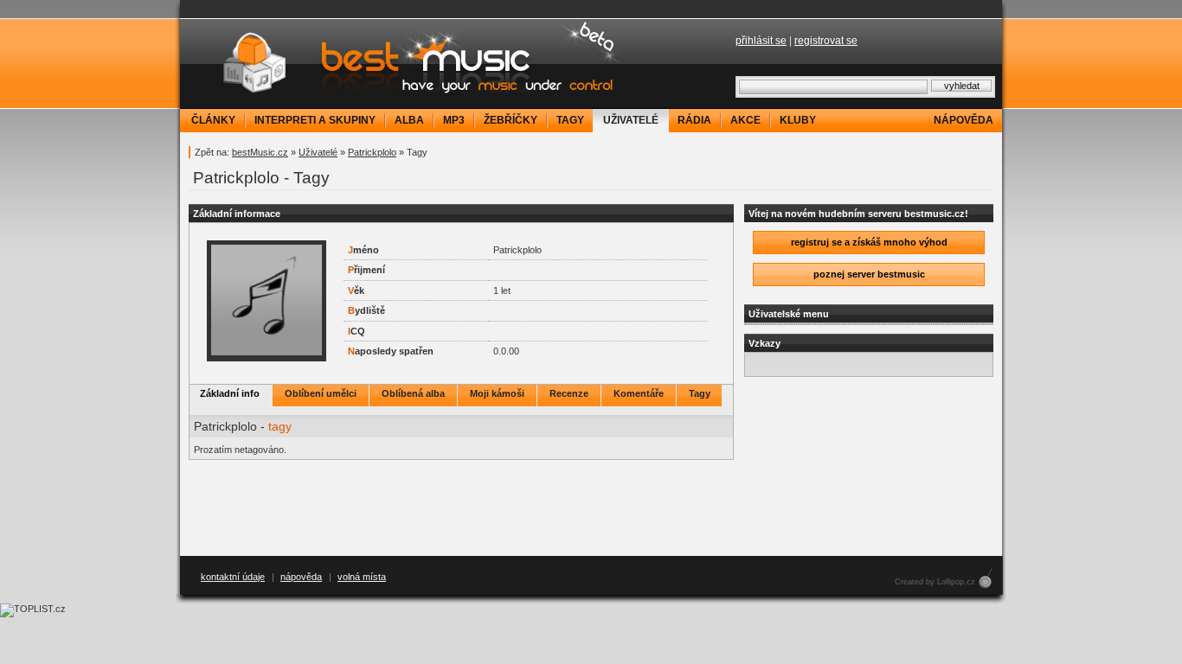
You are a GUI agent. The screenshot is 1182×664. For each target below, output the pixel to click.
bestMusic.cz (260, 152)
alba (409, 120)
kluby (798, 120)
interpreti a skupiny (315, 120)
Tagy (699, 393)
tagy (570, 120)
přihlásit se (761, 41)
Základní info (230, 393)
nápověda (963, 120)
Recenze (568, 393)
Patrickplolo (372, 152)
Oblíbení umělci (321, 393)
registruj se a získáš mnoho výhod (869, 242)
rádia (694, 120)
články (213, 120)
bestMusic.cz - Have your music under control (404, 63)
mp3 (454, 120)
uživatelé (630, 120)
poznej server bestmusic (869, 274)
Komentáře (638, 393)
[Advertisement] (591, 508)
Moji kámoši (497, 393)
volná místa (361, 576)
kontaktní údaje (233, 576)
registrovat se (826, 41)
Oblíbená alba (413, 393)
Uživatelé (318, 152)
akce (745, 120)
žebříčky (510, 120)
